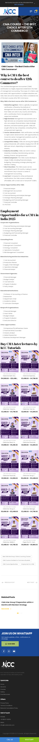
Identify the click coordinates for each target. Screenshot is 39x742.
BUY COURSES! (19, 4)
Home (2, 684)
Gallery (2, 692)
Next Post (30, 582)
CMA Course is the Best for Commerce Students (16, 560)
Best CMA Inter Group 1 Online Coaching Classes (17, 556)
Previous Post (10, 582)
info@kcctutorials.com (7, 725)
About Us (3, 687)
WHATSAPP (29, 739)
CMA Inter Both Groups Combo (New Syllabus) (18, 376)
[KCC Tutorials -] (9, 11)
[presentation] (17, 613)
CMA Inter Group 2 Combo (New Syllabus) (16, 509)
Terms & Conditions (6, 705)
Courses (3, 689)
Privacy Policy (4, 703)
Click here (11, 644)
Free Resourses (5, 694)
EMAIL (2, 722)
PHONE (2, 717)
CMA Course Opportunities (10, 564)
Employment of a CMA (27, 564)
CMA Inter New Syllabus (9, 374)
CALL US (10, 739)
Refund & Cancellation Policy (9, 708)
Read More (5, 609)
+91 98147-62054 (5, 719)
